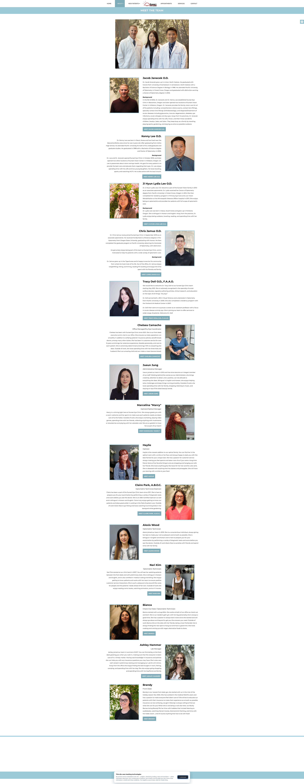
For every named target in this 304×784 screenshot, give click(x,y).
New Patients (133, 3)
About (119, 3)
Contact (194, 3)
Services (181, 3)
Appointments (166, 3)
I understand (182, 777)
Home (109, 3)
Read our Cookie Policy (162, 780)
